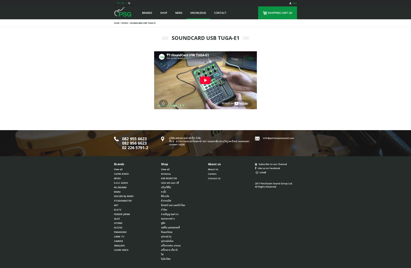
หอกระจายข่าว (168, 218)
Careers (212, 173)
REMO (117, 191)
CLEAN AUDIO (121, 173)
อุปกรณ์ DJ (166, 236)
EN (118, 3)
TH (122, 3)
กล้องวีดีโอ (166, 187)
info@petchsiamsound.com (278, 138)
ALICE (117, 218)
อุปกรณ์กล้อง (167, 241)
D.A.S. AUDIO (121, 182)
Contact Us (214, 178)
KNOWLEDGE (198, 13)
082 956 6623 (134, 143)
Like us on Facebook (268, 168)
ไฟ (162, 254)
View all (118, 169)
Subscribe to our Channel (272, 164)
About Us (213, 169)
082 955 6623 (134, 138)
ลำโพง (164, 209)
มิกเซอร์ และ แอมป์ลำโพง (173, 205)
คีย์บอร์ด (165, 196)
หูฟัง (163, 223)
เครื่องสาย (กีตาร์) (169, 249)
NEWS (178, 13)
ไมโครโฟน (166, 258)
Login (294, 3)
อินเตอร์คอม (166, 232)
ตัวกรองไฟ (166, 200)
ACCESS (118, 227)
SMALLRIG (119, 245)
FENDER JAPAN (122, 214)
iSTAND (118, 223)
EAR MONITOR (169, 178)
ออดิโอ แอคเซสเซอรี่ (170, 227)
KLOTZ (117, 209)
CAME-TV (119, 236)
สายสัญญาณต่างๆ (169, 214)
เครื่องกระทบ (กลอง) (170, 245)
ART (116, 205)
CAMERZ (118, 241)
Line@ (262, 172)
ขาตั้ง (163, 191)
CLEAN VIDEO (121, 249)
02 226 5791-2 (135, 147)
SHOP (163, 13)
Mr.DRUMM (120, 187)
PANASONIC (120, 232)
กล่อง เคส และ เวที (170, 182)
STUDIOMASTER (123, 200)
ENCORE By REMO (124, 196)
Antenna (166, 173)
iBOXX (117, 178)
